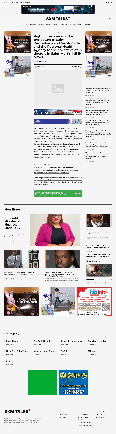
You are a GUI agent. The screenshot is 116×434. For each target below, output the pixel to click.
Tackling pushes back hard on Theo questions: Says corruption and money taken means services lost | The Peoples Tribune (98, 133)
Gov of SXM (64, 24)
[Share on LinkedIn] (81, 67)
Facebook (99, 412)
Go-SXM (87, 24)
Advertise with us (65, 414)
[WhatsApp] (111, 2)
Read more (10, 242)
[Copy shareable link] (73, 67)
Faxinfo (55, 24)
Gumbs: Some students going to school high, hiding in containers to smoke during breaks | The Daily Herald (97, 112)
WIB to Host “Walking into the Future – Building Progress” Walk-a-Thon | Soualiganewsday (98, 247)
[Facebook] (106, 2)
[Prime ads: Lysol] (17, 42)
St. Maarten (63, 417)
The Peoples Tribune (76, 24)
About (62, 412)
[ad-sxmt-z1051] (17, 66)
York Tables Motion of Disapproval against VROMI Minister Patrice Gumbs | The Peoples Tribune (98, 122)
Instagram (99, 414)
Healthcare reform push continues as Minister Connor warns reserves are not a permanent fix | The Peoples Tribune (98, 233)
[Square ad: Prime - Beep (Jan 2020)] (58, 301)
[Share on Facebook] (75, 67)
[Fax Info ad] (94, 301)
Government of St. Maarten (86, 425)
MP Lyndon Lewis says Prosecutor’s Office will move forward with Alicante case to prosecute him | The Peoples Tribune (97, 155)
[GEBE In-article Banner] (58, 121)
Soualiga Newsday (44, 24)
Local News (81, 412)
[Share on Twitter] (78, 67)
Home (35, 32)
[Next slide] (111, 261)
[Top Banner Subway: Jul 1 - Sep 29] (58, 9)
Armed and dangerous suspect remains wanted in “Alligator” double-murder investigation (98, 90)
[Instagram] (109, 2)
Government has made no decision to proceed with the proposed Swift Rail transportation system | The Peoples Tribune (97, 101)
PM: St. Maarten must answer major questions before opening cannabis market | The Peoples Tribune (99, 255)
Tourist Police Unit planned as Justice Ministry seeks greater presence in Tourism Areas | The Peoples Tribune (97, 145)
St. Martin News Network (45, 32)
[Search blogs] (104, 2)
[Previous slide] (108, 261)
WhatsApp (99, 417)
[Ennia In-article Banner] (58, 193)
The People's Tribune (84, 422)
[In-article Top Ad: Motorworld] (58, 112)
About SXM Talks (14, 2)
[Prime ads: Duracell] (21, 301)
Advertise (6, 2)
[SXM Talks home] (58, 18)
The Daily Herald (31, 24)
